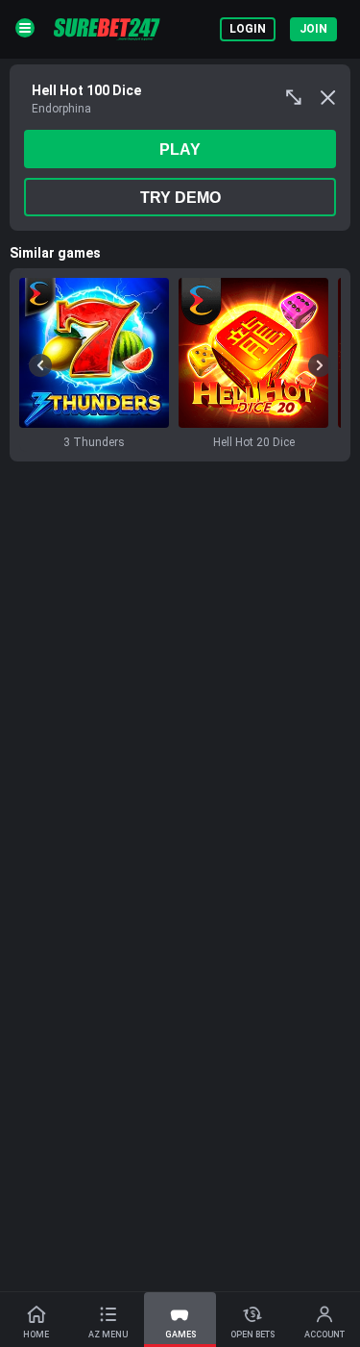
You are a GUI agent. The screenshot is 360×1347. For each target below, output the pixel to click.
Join (313, 29)
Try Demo (180, 197)
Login (247, 29)
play (180, 149)
